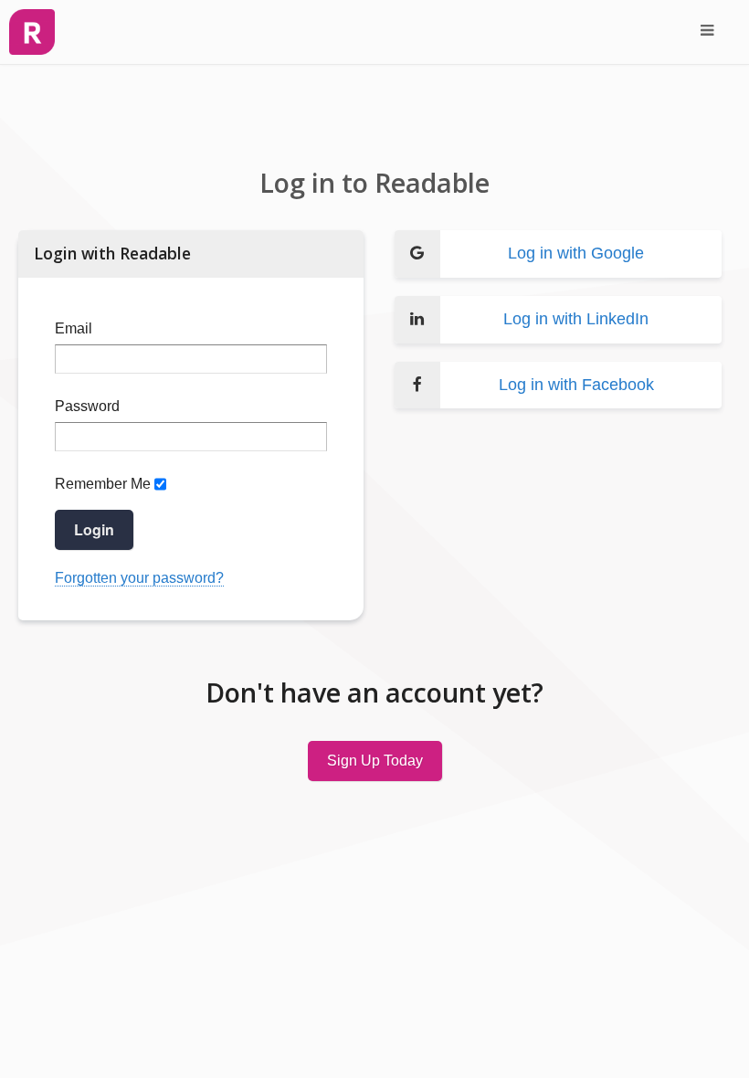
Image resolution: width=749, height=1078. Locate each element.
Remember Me (103, 483)
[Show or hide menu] (707, 32)
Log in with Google (576, 253)
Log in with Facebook (576, 384)
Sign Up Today (375, 760)
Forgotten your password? (139, 578)
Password (87, 406)
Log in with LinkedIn (576, 319)
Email (73, 328)
